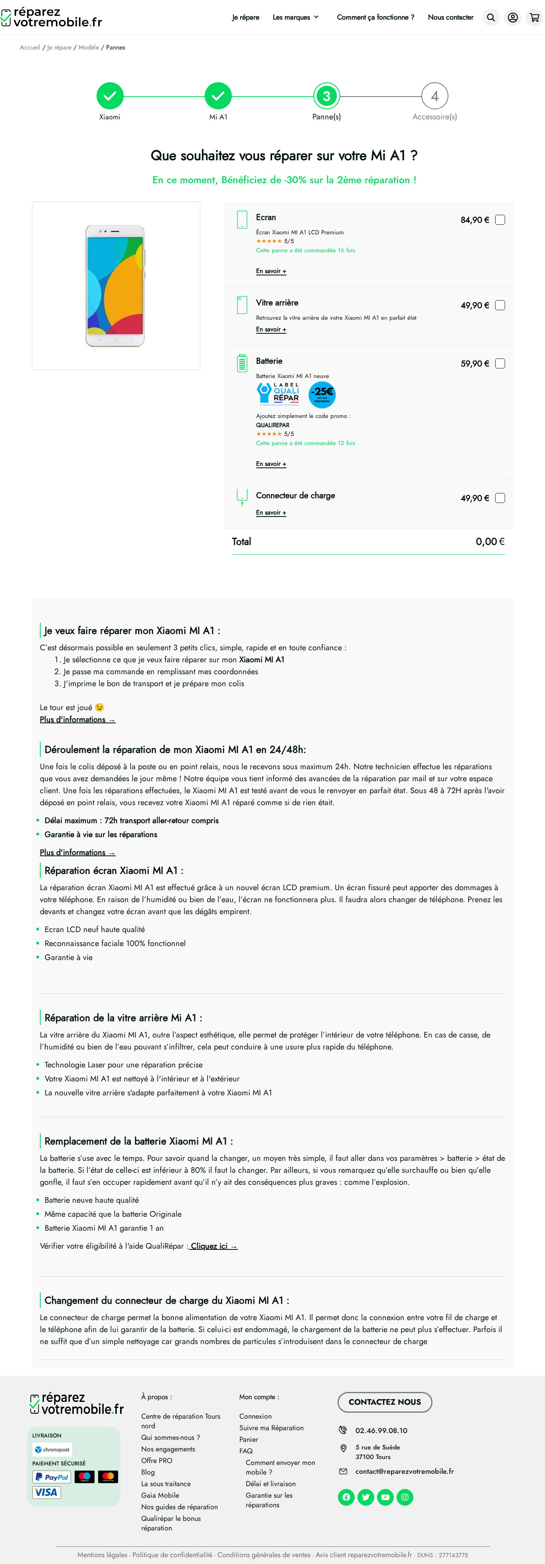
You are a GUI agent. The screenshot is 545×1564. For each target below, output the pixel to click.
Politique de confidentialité (172, 1555)
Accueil (30, 47)
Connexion (255, 1416)
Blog (148, 1472)
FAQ (246, 1451)
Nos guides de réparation (179, 1507)
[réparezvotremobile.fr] (53, 18)
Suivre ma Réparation (271, 1428)
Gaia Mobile (160, 1495)
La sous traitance (166, 1484)
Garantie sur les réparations (269, 1500)
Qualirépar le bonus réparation (171, 1523)
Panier (248, 1439)
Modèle (89, 47)
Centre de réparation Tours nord (180, 1421)
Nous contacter (451, 17)
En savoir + (271, 270)
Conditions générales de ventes (263, 1555)
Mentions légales (102, 1555)
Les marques (291, 17)
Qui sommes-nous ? (170, 1437)
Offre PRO (156, 1460)
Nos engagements (168, 1449)
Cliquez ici (208, 1246)
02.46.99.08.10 (381, 1430)
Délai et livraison (271, 1484)
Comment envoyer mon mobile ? (280, 1467)
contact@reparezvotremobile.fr (404, 1471)
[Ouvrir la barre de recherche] (491, 17)
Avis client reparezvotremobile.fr (364, 1555)
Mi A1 (218, 117)
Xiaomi (109, 117)
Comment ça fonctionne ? (376, 17)
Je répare (246, 17)
